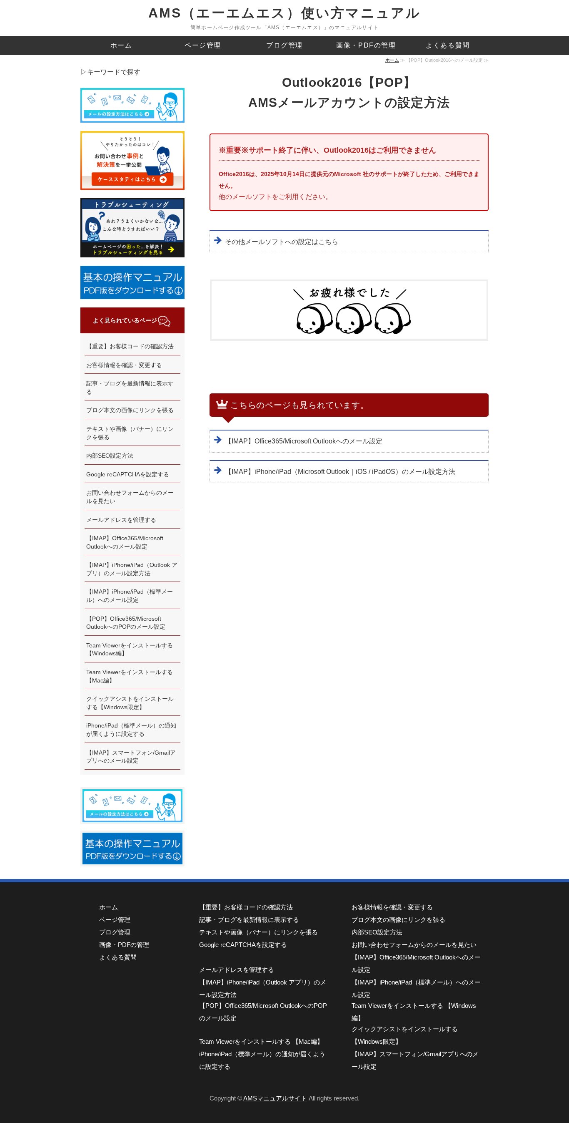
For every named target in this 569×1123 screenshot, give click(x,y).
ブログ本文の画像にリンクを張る (130, 410)
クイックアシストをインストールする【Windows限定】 (130, 702)
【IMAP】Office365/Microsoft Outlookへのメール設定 (303, 441)
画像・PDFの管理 (366, 45)
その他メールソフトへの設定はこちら (281, 241)
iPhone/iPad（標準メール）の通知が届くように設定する (131, 729)
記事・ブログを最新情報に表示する (130, 387)
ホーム (121, 45)
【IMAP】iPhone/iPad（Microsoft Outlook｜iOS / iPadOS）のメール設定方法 (340, 471)
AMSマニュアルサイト (275, 1098)
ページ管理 (203, 45)
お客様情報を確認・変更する (124, 365)
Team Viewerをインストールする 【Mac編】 (129, 676)
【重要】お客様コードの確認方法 (130, 346)
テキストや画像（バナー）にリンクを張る (130, 433)
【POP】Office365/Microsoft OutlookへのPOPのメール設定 (125, 622)
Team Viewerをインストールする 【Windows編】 (129, 649)
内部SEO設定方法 (109, 455)
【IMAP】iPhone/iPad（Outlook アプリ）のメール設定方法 (131, 569)
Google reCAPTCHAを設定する (127, 474)
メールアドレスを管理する (121, 519)
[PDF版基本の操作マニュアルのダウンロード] (132, 859)
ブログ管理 (284, 45)
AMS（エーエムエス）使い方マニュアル (284, 12)
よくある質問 (448, 45)
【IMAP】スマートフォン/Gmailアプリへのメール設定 (131, 756)
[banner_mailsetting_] (132, 816)
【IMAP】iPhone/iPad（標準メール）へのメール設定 (129, 595)
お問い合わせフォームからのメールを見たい (130, 496)
